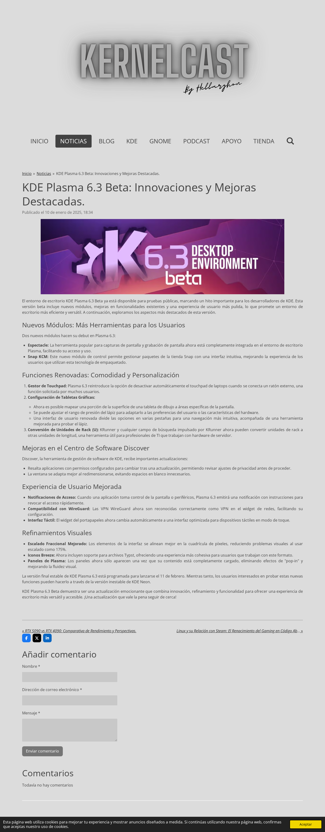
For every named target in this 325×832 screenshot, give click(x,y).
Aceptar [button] (306, 824)
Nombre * (31, 666)
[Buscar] (290, 141)
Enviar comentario (42, 751)
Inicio (27, 173)
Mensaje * (31, 713)
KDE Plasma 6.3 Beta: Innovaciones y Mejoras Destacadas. (108, 173)
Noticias (44, 173)
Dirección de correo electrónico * (52, 689)
